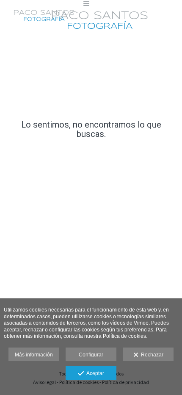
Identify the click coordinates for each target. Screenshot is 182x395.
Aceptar (94, 373)
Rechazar (150, 355)
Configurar (91, 355)
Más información (34, 355)
